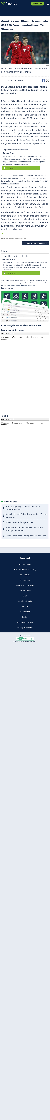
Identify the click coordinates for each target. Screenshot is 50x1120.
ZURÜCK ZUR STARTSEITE (36, 243)
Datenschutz (25, 580)
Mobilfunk (37, 3)
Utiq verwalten (25, 591)
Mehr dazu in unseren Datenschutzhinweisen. (21, 285)
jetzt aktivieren (12, 168)
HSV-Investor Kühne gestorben (19, 522)
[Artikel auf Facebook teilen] (43, 80)
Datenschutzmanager (25, 585)
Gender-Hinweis (25, 601)
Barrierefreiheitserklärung (25, 569)
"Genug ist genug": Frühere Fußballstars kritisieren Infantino (23, 508)
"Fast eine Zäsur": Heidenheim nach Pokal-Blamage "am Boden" (24, 529)
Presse (25, 606)
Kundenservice (25, 564)
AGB (25, 596)
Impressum (25, 575)
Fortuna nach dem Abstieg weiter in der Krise (25, 535)
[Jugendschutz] (25, 639)
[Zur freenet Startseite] (8, 3)
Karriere (25, 617)
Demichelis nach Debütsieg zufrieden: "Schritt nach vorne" (26, 515)
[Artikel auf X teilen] (47, 80)
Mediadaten (25, 612)
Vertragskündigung (25, 622)
